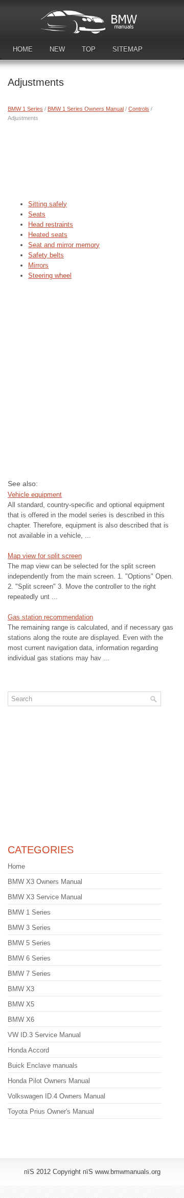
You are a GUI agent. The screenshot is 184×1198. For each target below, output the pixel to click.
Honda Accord (28, 1050)
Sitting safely (47, 204)
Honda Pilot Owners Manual (49, 1081)
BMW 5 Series (29, 943)
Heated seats (47, 234)
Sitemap (127, 49)
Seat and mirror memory (64, 245)
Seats (36, 214)
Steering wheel (50, 275)
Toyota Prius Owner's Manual (51, 1111)
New (57, 49)
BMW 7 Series (29, 973)
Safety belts (46, 255)
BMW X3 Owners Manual (45, 881)
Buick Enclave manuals (43, 1065)
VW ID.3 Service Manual (44, 1035)
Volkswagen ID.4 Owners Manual (56, 1096)
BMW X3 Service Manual (45, 897)
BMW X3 (21, 989)
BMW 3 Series (29, 927)
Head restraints (50, 224)
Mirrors (38, 265)
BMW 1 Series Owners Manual (86, 109)
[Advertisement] (92, 158)
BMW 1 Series (25, 109)
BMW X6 (21, 1019)
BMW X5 (21, 1004)
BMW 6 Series (29, 958)
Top (89, 49)
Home (23, 49)
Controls (138, 109)
